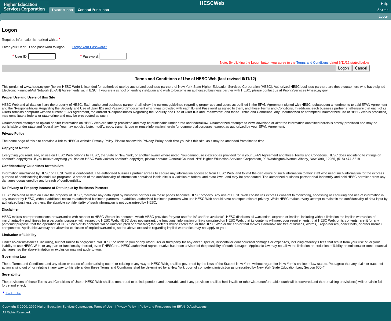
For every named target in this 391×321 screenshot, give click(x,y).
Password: (91, 56)
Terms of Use (104, 306)
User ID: (21, 56)
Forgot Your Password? (89, 47)
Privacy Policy (127, 306)
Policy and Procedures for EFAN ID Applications (173, 306)
